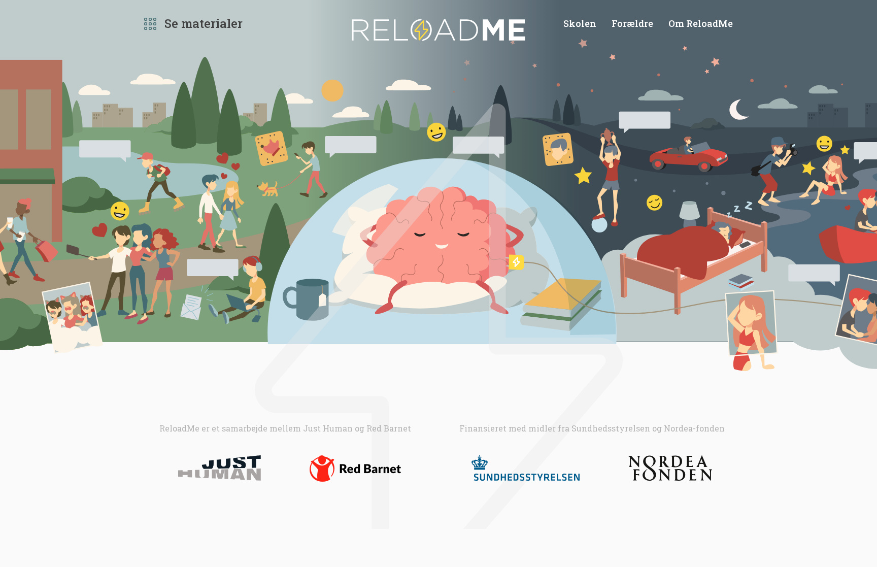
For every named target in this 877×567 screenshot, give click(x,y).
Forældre (632, 23)
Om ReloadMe (700, 23)
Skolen (579, 23)
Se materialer (203, 23)
